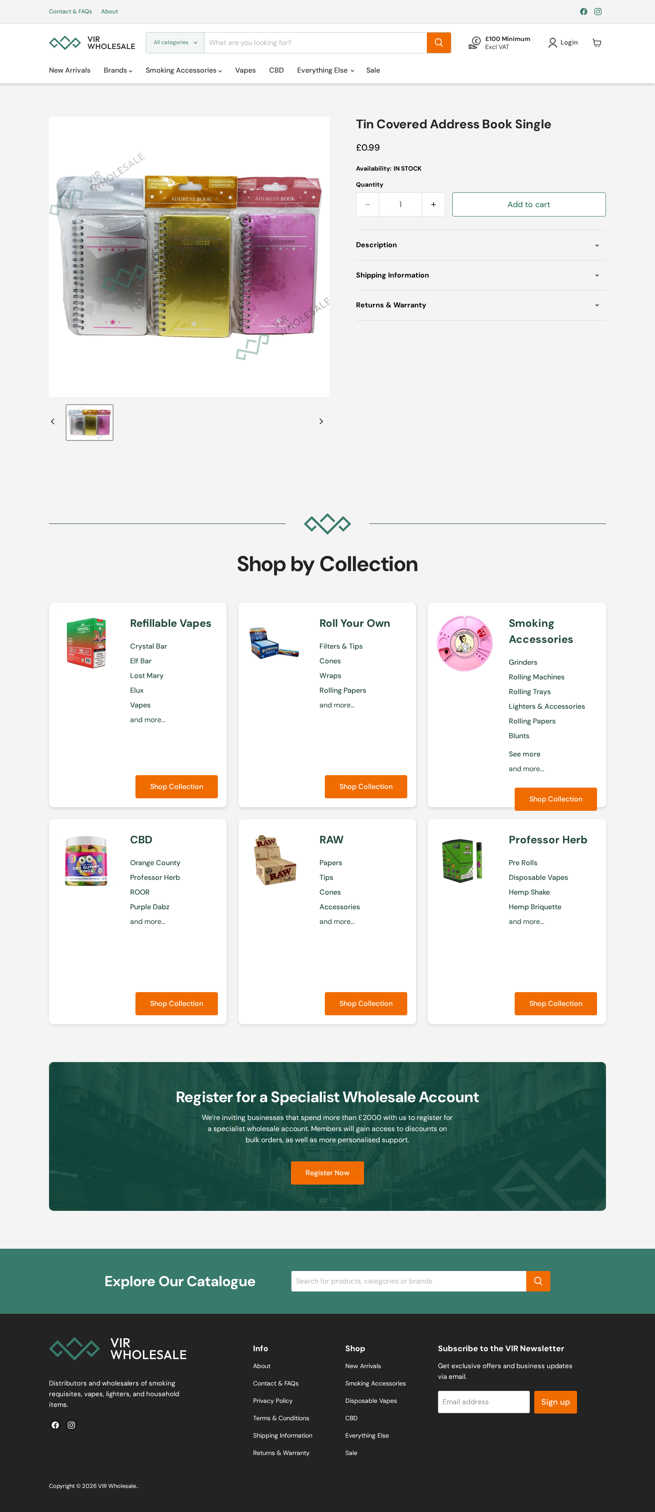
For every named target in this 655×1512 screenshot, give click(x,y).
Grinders (523, 662)
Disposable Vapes (538, 877)
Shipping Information (282, 1435)
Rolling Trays (530, 691)
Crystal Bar (148, 646)
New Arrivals (69, 70)
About (109, 11)
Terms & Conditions (281, 1418)
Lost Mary (147, 675)
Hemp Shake (529, 892)
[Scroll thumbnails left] (54, 421)
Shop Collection (176, 786)
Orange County (155, 862)
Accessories (339, 906)
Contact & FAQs (70, 11)
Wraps (330, 675)
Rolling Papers (342, 690)
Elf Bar (140, 661)
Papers (330, 862)
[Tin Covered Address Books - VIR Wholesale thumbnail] (89, 422)
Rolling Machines (537, 677)
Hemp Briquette (535, 906)
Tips (326, 877)
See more (524, 754)
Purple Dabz (149, 906)
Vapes (245, 70)
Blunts (519, 735)
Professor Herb (155, 877)
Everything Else (323, 70)
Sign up (555, 1402)
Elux (136, 690)
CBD (276, 70)
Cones (330, 661)
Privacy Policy (273, 1401)
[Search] (439, 43)
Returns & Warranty (281, 1453)
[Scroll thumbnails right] (320, 421)
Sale (373, 70)
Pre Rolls (523, 862)
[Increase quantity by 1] (433, 204)
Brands (116, 70)
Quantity (369, 184)
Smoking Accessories (182, 70)
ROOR (140, 892)
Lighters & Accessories (547, 706)
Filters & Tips (341, 646)
